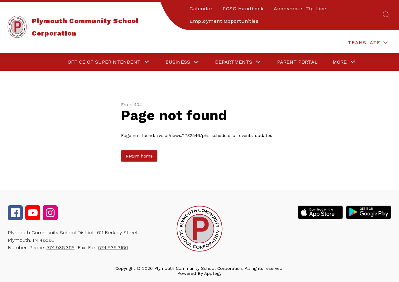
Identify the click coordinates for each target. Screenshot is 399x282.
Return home (139, 155)
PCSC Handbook (243, 9)
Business (178, 62)
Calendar (201, 9)
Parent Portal (297, 62)
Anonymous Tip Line (300, 9)
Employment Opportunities (224, 21)
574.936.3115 (60, 247)
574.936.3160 (113, 247)
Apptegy (213, 273)
